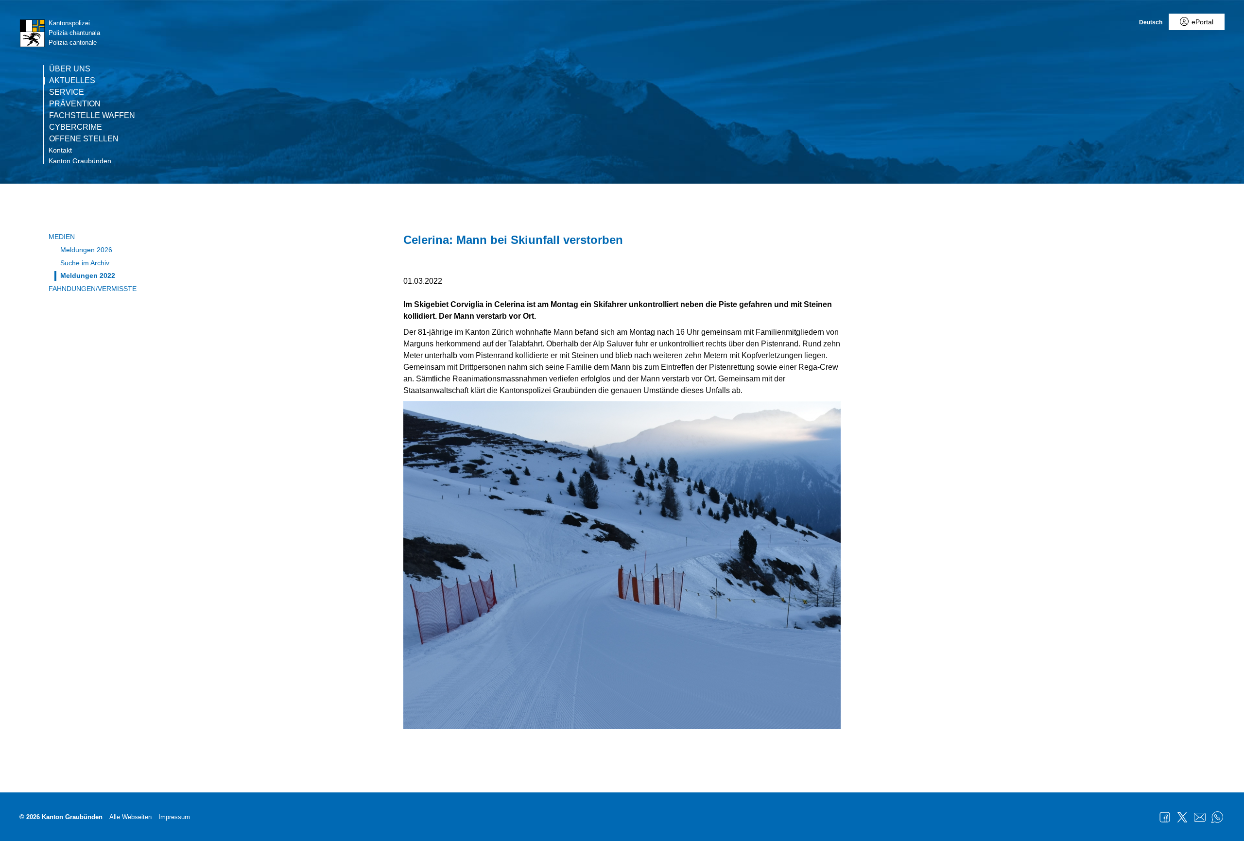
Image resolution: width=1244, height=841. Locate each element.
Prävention (75, 104)
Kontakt (60, 150)
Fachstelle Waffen (92, 116)
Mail (1199, 817)
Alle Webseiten (130, 817)
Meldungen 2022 (87, 275)
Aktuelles (72, 81)
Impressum (174, 817)
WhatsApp (1217, 817)
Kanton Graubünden (80, 160)
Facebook (1165, 817)
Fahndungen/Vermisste (93, 288)
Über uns (69, 69)
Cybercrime (75, 127)
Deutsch (1150, 22)
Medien (62, 236)
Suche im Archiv (84, 263)
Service (66, 92)
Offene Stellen (84, 139)
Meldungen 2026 (86, 250)
